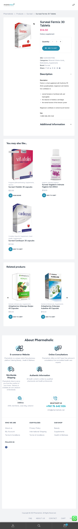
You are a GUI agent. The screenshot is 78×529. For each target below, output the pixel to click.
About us (8, 428)
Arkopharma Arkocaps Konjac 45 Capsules (21, 307)
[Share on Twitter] (48, 68)
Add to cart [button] (51, 195)
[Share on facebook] (46, 68)
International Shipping (37, 432)
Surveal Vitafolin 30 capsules (20, 187)
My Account (10, 432)
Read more (17, 195)
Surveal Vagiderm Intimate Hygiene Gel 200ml (53, 186)
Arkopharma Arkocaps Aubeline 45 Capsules (50, 307)
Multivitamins (44, 63)
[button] (34, 23)
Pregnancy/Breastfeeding (17, 182)
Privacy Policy (34, 428)
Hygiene (44, 182)
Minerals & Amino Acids (56, 60)
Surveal (47, 65)
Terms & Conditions (12, 435)
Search (39, 525)
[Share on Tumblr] (52, 68)
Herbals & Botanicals (15, 304)
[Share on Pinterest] (57, 68)
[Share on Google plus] (54, 68)
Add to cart (52, 48)
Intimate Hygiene (53, 182)
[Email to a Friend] (59, 68)
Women (11, 185)
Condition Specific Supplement (18, 236)
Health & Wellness (61, 435)
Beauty (57, 428)
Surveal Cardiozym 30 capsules (21, 241)
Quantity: (45, 42)
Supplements (53, 63)
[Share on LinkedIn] (50, 68)
